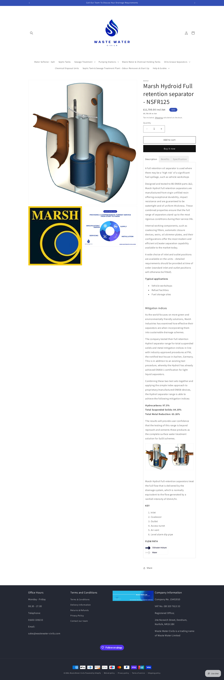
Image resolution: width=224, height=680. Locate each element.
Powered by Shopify (93, 673)
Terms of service (138, 673)
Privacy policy (123, 673)
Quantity (147, 123)
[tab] (151, 159)
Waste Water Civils (77, 673)
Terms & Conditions (80, 599)
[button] (31, 33)
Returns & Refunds (79, 610)
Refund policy (109, 673)
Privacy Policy (77, 615)
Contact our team (79, 621)
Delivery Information (80, 604)
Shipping (159, 117)
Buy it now (169, 148)
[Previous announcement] (29, 3)
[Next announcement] (194, 3)
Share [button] (149, 568)
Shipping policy (154, 673)
